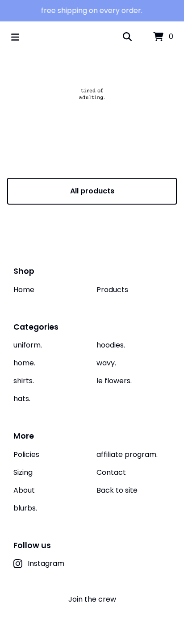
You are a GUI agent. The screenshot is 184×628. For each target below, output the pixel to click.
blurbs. (25, 508)
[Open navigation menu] (15, 37)
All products (92, 191)
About (24, 490)
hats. (21, 399)
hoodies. (110, 345)
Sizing (23, 472)
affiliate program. (127, 454)
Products (112, 290)
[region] (92, 10)
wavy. (106, 363)
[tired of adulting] (92, 94)
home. (24, 363)
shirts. (23, 381)
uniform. (27, 345)
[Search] (127, 37)
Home (23, 290)
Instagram (46, 563)
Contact (111, 472)
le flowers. (114, 381)
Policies (26, 454)
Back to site (117, 490)
